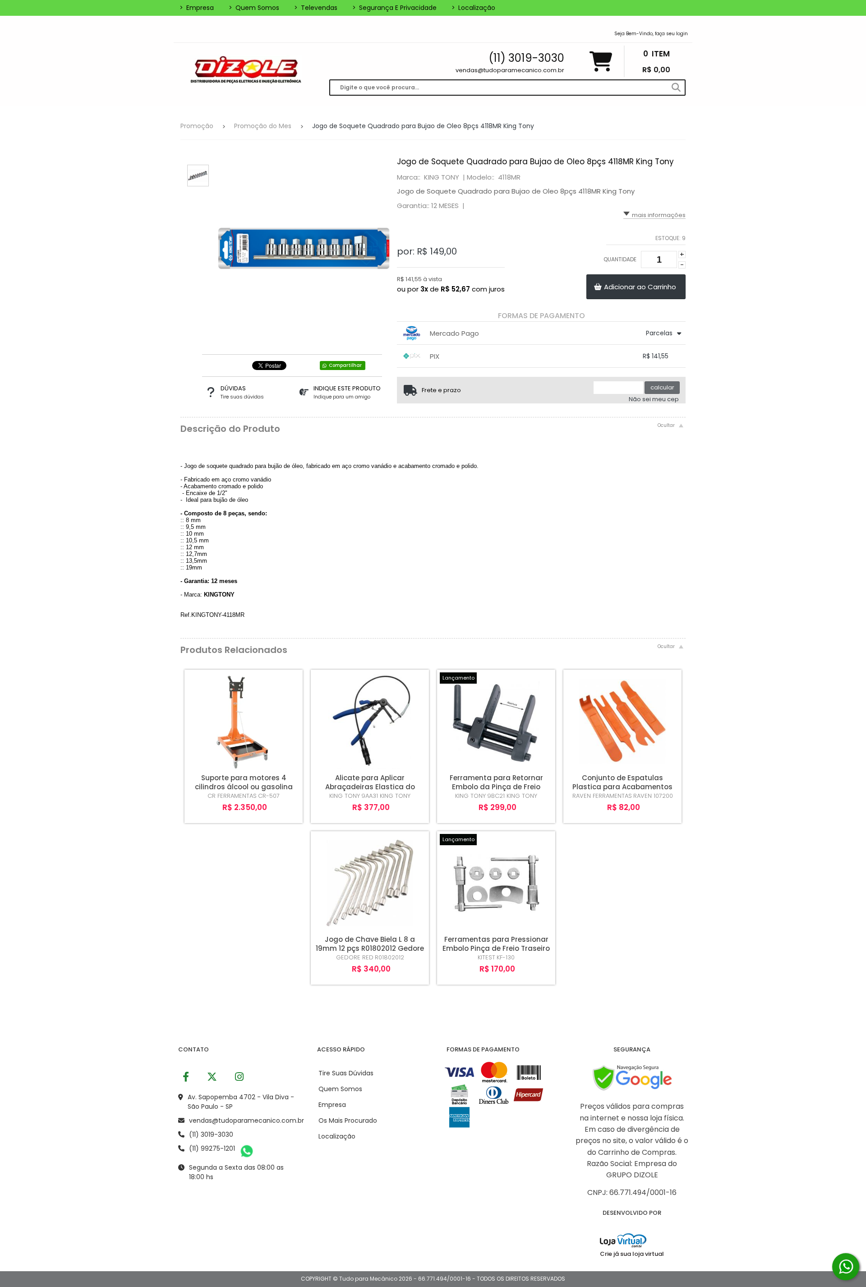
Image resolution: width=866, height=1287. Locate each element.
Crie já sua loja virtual (632, 1254)
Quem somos (254, 7)
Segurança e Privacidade (394, 7)
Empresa (197, 7)
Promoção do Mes (262, 125)
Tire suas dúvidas (345, 1073)
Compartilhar (345, 365)
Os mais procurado (347, 1120)
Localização (473, 7)
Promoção (196, 125)
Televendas (315, 7)
